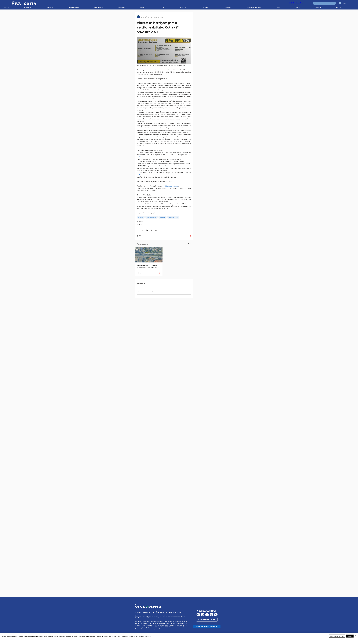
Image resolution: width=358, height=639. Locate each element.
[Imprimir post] (156, 230)
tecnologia (162, 217)
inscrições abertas (152, 217)
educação (140, 217)
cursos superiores (173, 217)
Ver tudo (188, 244)
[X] (216, 614)
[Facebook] (207, 614)
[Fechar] (356, 636)
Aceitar (350, 636)
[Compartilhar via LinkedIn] (147, 230)
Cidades (139, 224)
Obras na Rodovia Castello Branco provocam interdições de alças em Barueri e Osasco (148, 267)
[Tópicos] (211, 614)
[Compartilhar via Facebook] (138, 230)
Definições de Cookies (337, 636)
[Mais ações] (190, 17)
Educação (140, 221)
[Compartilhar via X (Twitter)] (142, 230)
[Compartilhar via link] (151, 230)
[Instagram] (202, 614)
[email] (198, 614)
